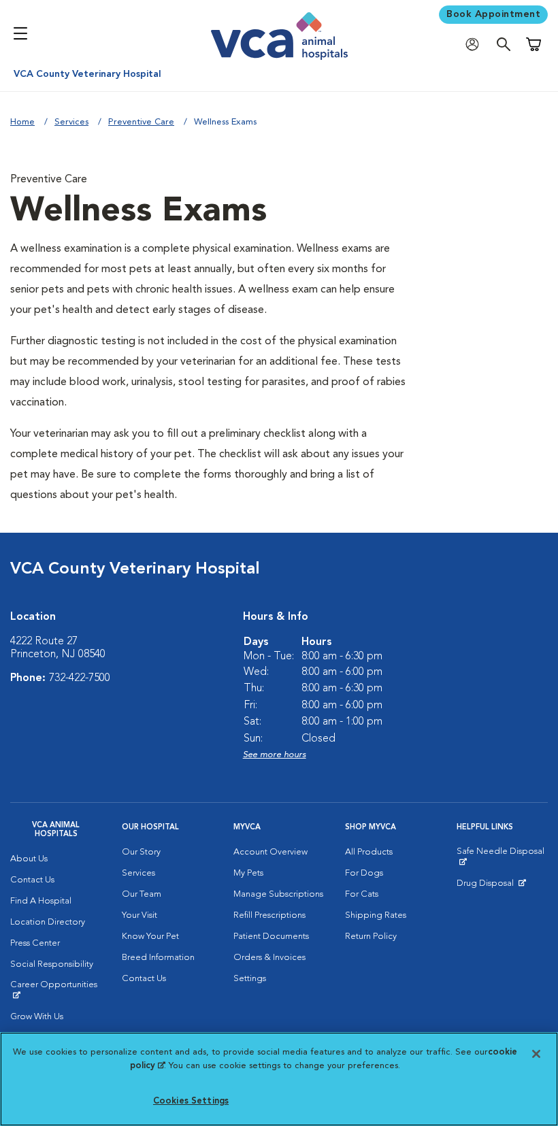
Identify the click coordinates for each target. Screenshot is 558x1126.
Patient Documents (271, 936)
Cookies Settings (191, 1101)
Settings (249, 978)
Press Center (35, 943)
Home (22, 122)
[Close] (536, 1054)
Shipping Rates (375, 915)
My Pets (248, 873)
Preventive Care (141, 122)
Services (71, 122)
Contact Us (32, 880)
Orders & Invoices (269, 957)
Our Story (141, 852)
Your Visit (139, 915)
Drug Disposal (491, 886)
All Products (369, 852)
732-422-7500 (79, 678)
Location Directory (47, 922)
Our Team (141, 894)
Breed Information (158, 957)
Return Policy (371, 936)
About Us (29, 859)
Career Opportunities (55, 989)
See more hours (274, 754)
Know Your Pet (150, 936)
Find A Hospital (40, 901)
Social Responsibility (51, 964)
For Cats (361, 894)
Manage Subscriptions (278, 894)
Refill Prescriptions (269, 915)
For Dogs (364, 873)
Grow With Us (36, 1016)
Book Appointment (493, 14)
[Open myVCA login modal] (475, 44)
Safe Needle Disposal (502, 856)
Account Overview (270, 852)
